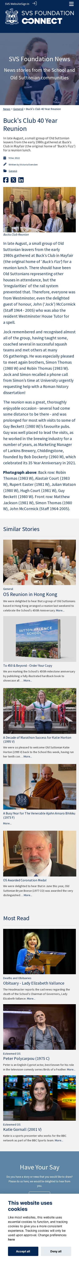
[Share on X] (13, 181)
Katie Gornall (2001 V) (22, 1129)
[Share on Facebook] (5, 181)
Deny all (56, 1251)
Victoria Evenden (29, 164)
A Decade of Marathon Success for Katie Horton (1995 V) (37, 739)
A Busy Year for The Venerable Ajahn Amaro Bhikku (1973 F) (39, 815)
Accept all (23, 1251)
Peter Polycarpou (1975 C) (26, 1058)
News (6, 109)
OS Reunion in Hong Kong (30, 594)
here (11, 1239)
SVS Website (13, 4)
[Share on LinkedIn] (21, 181)
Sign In (25, 4)
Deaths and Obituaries (17, 978)
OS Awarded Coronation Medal (25, 880)
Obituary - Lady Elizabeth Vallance (33, 983)
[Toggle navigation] (71, 4)
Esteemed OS (12, 1053)
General (18, 109)
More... (60, 610)
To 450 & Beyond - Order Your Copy (27, 665)
